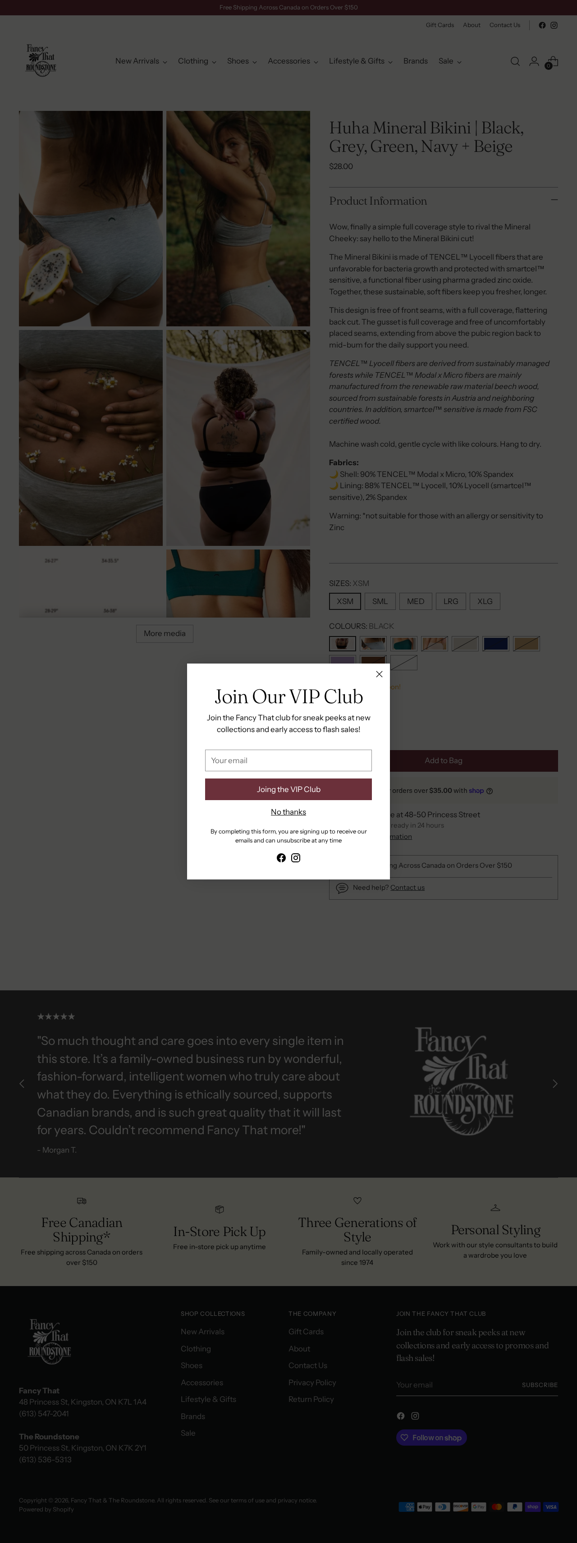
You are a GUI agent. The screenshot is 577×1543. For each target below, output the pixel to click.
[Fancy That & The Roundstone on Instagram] (295, 859)
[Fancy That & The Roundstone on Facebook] (281, 859)
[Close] (379, 674)
